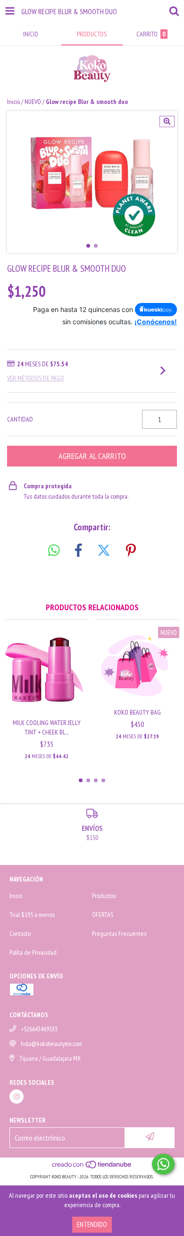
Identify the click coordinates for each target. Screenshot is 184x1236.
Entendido (92, 1224)
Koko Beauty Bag (137, 712)
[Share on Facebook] (78, 550)
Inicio (13, 101)
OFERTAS (102, 914)
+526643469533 (39, 1029)
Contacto (20, 933)
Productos (104, 895)
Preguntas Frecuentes (119, 933)
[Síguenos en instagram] (16, 1096)
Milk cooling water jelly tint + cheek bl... (47, 727)
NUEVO (33, 101)
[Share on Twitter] (104, 550)
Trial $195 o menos (32, 914)
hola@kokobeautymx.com (51, 1043)
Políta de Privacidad (33, 952)
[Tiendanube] (92, 1167)
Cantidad (20, 419)
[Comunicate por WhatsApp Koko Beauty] (163, 1164)
